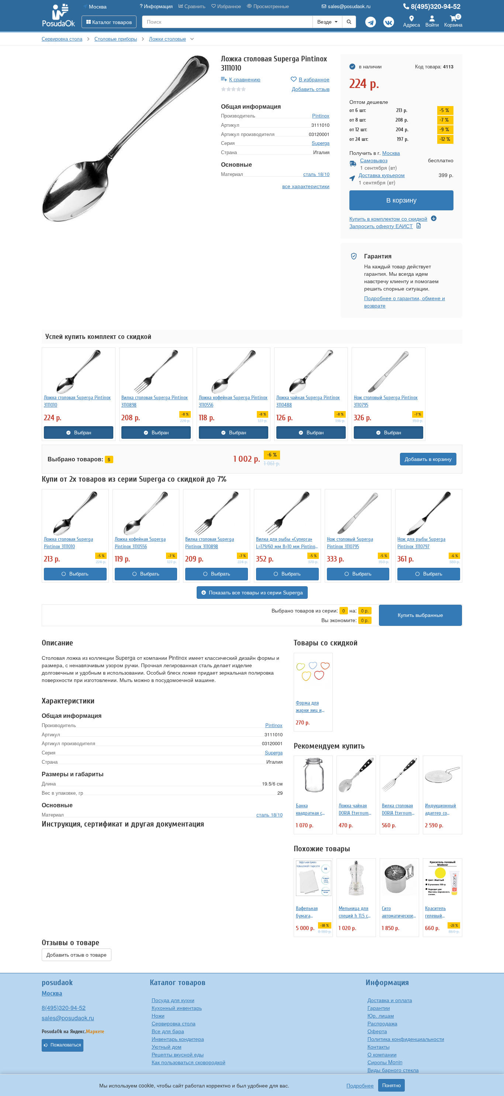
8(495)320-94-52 (435, 6)
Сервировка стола (174, 1023)
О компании (382, 1054)
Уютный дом (167, 1046)
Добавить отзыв (310, 88)
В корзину (401, 200)
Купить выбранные (420, 615)
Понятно (391, 1085)
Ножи (158, 1015)
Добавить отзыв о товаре (76, 955)
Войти (432, 24)
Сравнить (194, 6)
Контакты (378, 1046)
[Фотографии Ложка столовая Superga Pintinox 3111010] (126, 138)
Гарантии (378, 1007)
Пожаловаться (66, 1045)
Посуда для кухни (173, 1000)
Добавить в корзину (428, 459)
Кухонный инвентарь (177, 1007)
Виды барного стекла (393, 1069)
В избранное (314, 79)
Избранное (228, 6)
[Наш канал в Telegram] (370, 22)
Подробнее (360, 1085)
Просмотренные (270, 6)
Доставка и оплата (389, 1000)
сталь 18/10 (316, 173)
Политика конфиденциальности (405, 1038)
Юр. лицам (380, 1015)
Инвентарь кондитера (178, 1038)
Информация (157, 6)
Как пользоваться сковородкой (188, 1062)
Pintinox (320, 115)
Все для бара (168, 1031)
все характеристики (305, 186)
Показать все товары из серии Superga (256, 592)
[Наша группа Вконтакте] (388, 22)
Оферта (377, 1031)
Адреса (411, 24)
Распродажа (382, 1023)
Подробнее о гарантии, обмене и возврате (404, 301)
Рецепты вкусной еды (178, 1054)
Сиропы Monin (385, 1062)
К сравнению (244, 79)
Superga (320, 142)
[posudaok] (59, 15)
